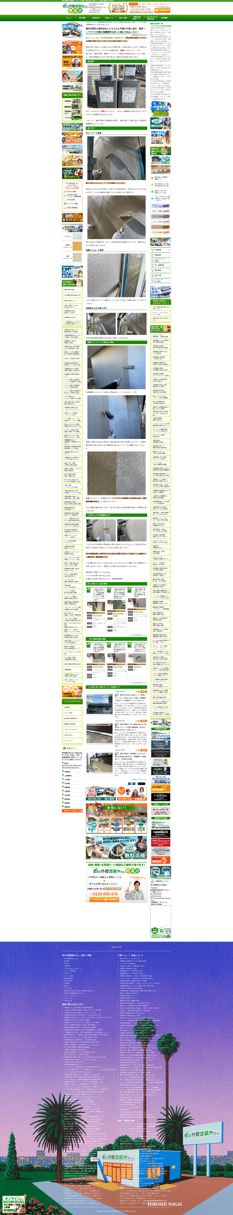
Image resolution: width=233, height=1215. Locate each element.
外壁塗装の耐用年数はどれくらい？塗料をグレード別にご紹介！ (82, 1074)
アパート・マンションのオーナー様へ (160, 313)
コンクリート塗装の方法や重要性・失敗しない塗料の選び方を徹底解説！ (141, 1089)
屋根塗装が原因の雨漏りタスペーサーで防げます (71, 525)
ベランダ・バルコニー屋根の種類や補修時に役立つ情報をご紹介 (82, 1141)
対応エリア (67, 985)
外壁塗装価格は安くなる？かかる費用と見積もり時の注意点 (137, 985)
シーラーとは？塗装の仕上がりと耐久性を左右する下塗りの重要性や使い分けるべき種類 (145, 1191)
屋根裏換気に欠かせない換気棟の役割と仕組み (71, 636)
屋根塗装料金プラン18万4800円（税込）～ (132, 973)
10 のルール (67, 973)
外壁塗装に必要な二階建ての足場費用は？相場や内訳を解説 (137, 1117)
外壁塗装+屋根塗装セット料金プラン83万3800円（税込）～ (137, 976)
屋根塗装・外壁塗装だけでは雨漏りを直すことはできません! (81, 1044)
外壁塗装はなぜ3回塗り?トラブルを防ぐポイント (72, 458)
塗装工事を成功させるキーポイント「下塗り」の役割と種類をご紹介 (139, 1193)
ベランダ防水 (72, 117)
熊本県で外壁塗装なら (71, 718)
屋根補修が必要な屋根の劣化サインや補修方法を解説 (135, 1072)
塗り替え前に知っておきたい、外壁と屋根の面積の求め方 (80, 1126)
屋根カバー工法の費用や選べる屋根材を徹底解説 (71, 353)
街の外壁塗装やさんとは (71, 958)
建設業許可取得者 (69, 724)
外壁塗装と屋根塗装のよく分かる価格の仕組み (133, 961)
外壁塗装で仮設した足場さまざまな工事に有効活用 (161, 485)
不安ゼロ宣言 (68, 981)
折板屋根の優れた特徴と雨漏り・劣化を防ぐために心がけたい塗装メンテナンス (143, 1035)
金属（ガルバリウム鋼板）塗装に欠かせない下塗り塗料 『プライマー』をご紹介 (143, 1195)
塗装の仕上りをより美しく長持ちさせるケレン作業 (72, 436)
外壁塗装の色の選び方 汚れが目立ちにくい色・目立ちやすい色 (82, 1015)
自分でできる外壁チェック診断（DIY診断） (76, 1054)
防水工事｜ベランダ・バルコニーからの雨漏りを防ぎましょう (138, 1018)
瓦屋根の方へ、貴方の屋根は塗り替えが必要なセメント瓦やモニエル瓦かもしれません (145, 1047)
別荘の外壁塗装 (124, 1109)
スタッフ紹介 (68, 713)
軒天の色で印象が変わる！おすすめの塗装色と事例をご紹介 (137, 1057)
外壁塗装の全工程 (69, 317)
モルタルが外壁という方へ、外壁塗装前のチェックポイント (137, 1198)
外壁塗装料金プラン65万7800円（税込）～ (132, 971)
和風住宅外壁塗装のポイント (159, 547)
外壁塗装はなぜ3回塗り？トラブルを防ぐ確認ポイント (80, 1099)
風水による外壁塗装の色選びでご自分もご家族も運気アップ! (81, 1025)
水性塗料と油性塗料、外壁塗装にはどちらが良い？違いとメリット (139, 1186)
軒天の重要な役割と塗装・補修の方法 (70, 475)
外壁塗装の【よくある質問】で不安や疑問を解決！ (79, 1007)
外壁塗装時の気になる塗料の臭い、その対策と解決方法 (80, 1039)
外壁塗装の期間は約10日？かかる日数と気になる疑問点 (80, 1027)
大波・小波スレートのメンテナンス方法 (71, 680)
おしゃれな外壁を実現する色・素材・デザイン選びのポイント (82, 1178)
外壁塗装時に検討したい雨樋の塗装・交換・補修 (71, 497)
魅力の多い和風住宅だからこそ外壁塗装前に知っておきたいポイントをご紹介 (142, 1040)
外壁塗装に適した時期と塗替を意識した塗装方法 (71, 369)
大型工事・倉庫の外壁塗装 (127, 1104)
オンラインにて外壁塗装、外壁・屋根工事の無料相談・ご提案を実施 (139, 1020)
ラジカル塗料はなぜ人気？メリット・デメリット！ (161, 708)
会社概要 (164, 18)
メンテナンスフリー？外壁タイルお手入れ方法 (160, 541)
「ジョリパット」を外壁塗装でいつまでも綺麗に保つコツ (80, 1131)
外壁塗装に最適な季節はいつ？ (71, 375)
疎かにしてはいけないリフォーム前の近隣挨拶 (160, 397)
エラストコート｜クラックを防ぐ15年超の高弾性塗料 (135, 1148)
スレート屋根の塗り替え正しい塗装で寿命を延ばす (72, 519)
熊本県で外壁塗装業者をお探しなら (74, 993)
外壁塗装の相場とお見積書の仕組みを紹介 (160, 369)
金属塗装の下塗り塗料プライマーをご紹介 (159, 458)
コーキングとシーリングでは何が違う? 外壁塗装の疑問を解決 (82, 1121)
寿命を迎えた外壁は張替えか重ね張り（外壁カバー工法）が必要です (139, 1008)
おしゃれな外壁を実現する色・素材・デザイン (161, 641)
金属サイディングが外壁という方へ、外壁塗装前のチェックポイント (139, 1203)
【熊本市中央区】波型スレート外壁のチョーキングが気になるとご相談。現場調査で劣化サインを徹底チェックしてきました (130, 697)
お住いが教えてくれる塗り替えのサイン (71, 306)
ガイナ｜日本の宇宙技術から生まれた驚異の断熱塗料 (135, 1156)
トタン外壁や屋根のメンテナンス (70, 541)
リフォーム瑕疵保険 (70, 971)
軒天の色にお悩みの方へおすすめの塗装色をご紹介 (72, 480)
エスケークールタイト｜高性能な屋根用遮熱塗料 (134, 1141)
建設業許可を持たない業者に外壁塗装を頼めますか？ (79, 990)
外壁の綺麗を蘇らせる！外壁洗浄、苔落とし (160, 574)
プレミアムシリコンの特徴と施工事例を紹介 (159, 697)
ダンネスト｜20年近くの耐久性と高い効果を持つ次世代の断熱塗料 (139, 1153)
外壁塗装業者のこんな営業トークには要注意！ (161, 502)
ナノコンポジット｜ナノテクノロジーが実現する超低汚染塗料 (138, 1146)
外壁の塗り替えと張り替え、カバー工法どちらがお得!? (80, 1059)
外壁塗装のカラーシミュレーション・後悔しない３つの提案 (81, 1022)
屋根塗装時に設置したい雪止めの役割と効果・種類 (72, 503)
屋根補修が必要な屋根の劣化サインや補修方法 (71, 514)
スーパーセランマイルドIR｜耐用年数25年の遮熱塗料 (135, 1131)
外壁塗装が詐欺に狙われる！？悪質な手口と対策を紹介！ (80, 1104)
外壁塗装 (72, 101)
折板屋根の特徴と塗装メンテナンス (69, 547)
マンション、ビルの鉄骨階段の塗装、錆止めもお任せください (138, 1077)
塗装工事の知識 (69, 289)
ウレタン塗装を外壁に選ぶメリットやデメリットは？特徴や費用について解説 (142, 1168)
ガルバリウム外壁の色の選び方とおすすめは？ (77, 1072)
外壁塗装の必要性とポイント (128, 995)
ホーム (68, 18)
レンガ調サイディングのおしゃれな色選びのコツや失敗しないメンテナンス (86, 1086)
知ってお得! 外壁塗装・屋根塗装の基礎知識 (76, 1047)
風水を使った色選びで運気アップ (161, 178)
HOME (88, 22)
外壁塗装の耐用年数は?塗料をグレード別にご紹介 (72, 364)
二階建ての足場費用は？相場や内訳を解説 (160, 497)
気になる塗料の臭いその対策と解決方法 (159, 402)
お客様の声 (96, 18)
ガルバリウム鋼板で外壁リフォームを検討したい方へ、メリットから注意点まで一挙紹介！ (90, 1069)
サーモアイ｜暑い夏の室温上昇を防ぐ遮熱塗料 (133, 1129)
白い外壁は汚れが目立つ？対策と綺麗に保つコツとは (161, 663)
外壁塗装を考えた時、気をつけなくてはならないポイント (80, 1096)
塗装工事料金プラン (137, 18)
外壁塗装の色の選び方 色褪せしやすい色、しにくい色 (79, 1012)
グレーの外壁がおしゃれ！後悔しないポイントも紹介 (161, 652)
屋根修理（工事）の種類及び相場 (70, 341)
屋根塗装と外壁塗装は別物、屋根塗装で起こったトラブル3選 (81, 1109)
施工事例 (82, 18)
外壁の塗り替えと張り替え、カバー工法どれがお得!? (160, 413)
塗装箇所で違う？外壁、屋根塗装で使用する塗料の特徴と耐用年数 (139, 1178)
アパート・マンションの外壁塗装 (129, 1107)
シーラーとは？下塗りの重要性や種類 (159, 463)
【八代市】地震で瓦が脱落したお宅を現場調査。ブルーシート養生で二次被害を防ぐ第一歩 (160, 97)
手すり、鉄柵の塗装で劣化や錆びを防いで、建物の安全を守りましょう (140, 1080)
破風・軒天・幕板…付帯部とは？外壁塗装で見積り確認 (136, 1050)
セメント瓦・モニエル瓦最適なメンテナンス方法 (71, 558)
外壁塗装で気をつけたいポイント (71, 453)
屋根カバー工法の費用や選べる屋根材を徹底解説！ (134, 1005)
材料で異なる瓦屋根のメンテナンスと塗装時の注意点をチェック (138, 1045)
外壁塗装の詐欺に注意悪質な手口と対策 (159, 385)
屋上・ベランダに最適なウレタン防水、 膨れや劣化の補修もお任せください (86, 1148)
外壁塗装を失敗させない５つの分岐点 (160, 352)
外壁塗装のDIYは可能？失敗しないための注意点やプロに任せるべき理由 (85, 1057)
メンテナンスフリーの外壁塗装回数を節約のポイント (161, 424)
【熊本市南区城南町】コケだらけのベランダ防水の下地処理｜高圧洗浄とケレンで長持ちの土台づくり (160, 60)
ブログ (94, 22)
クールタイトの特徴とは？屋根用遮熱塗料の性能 (161, 702)
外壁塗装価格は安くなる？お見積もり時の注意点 (72, 336)
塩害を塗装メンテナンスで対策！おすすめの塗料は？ (79, 1156)
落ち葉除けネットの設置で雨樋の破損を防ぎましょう (135, 1070)
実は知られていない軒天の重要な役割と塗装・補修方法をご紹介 (138, 1055)
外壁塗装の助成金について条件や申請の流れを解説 (134, 1023)
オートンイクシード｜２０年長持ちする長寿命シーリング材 (137, 1161)
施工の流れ (123, 18)
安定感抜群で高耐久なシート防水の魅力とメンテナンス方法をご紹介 (84, 1151)
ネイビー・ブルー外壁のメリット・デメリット (160, 647)
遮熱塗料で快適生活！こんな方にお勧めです (132, 1143)
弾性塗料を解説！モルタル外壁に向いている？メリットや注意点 (82, 1198)
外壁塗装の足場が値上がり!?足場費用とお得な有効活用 (136, 1114)
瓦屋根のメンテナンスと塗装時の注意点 (71, 553)
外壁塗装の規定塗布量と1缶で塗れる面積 (160, 569)
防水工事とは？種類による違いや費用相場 (72, 614)
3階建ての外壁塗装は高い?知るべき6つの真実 (161, 408)
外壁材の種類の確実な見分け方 (157, 419)
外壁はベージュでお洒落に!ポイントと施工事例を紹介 (161, 669)
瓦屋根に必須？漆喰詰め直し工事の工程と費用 (133, 1042)
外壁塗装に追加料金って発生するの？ (159, 358)
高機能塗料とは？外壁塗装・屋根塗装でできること (72, 441)
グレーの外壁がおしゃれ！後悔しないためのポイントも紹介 (81, 1183)
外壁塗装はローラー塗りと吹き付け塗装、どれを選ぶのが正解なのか (84, 1119)
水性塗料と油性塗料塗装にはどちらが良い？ (160, 535)
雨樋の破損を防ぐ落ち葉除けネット (69, 508)
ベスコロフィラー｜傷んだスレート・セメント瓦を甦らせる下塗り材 (139, 1134)
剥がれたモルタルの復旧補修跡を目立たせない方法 (72, 425)
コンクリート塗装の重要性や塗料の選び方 (71, 597)
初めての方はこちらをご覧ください (130, 958)
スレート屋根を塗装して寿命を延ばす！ (131, 1102)
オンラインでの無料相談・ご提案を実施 (160, 335)
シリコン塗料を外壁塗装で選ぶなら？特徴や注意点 (72, 391)
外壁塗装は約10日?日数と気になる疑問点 (159, 391)
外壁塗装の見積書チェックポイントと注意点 (161, 374)
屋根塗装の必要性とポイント (128, 998)
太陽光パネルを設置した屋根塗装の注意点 (160, 585)
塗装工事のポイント (70, 300)
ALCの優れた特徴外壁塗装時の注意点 (70, 658)
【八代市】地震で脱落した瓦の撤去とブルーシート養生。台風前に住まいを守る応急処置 (160, 90)
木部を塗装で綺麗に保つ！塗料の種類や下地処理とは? (161, 591)
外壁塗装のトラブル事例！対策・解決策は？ (161, 630)
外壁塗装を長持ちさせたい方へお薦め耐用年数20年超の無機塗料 (138, 1188)
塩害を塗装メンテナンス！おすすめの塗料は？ (72, 641)
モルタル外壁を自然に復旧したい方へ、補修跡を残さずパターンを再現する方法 (87, 1089)
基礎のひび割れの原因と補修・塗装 (158, 624)
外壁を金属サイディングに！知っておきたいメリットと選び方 (138, 1030)
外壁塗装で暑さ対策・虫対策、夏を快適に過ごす (134, 1112)
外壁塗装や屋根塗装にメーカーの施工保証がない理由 (161, 474)
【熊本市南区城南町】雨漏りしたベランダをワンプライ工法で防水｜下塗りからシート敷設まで (160, 52)
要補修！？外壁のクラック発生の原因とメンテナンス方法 (80, 1084)
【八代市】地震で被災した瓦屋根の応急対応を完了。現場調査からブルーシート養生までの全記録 (160, 83)
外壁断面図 (67, 669)
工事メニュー (110, 18)
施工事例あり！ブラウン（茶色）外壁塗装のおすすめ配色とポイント (84, 1193)
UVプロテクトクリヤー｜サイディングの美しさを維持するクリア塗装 (140, 1151)
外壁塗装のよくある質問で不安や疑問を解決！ (161, 341)
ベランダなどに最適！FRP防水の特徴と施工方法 (72, 619)
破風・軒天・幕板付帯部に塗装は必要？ (71, 464)
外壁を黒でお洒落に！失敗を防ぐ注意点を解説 (160, 658)
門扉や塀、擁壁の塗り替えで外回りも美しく (132, 1013)
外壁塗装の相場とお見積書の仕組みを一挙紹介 (133, 981)
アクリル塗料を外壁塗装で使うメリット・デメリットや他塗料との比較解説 (141, 1166)
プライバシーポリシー (71, 729)
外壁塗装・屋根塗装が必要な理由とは (75, 1049)
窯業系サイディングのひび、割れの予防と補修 (160, 519)
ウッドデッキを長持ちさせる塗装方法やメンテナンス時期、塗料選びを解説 (141, 1082)
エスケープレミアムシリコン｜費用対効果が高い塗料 (135, 1138)
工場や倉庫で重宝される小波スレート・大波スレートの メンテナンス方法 (85, 1136)
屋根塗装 (72, 106)
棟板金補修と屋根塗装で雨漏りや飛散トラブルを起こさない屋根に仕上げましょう (87, 1138)
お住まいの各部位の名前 (71, 358)
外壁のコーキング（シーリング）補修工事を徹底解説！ (136, 1028)
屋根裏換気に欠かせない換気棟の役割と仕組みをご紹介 (80, 1153)
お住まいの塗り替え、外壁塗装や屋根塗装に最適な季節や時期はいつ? (84, 1079)
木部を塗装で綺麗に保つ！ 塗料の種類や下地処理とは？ (80, 1158)
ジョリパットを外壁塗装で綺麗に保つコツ (161, 558)
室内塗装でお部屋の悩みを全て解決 (130, 1015)
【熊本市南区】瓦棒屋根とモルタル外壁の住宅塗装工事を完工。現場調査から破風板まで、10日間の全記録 (130, 756)
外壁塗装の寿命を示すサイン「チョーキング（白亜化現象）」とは (83, 1082)
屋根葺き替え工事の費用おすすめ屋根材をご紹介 (71, 347)
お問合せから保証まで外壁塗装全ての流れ (132, 966)
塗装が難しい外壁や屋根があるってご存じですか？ (161, 513)
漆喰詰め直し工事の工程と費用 (159, 552)
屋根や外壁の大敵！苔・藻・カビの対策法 (159, 580)
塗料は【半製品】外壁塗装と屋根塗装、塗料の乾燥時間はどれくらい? (84, 1116)
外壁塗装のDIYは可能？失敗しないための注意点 (160, 508)
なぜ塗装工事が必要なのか (72, 295)
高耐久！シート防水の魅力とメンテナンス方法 (71, 630)
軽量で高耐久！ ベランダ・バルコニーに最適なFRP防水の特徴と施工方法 (85, 1146)
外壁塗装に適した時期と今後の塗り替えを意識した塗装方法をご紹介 (84, 1077)
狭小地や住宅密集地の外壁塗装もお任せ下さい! (72, 530)
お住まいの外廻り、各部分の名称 (73, 1062)
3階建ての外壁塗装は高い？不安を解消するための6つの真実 (81, 1042)
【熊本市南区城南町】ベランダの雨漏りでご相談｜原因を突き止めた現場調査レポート (160, 68)
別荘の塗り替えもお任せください (161, 319)
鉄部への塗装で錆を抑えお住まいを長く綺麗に (71, 564)
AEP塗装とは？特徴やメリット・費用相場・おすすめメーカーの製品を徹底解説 (143, 1173)
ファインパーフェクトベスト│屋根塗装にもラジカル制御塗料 (137, 1126)
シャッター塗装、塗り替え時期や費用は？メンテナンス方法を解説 (139, 1087)
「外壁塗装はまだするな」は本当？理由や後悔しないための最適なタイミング (86, 1032)
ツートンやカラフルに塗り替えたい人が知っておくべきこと (162, 198)
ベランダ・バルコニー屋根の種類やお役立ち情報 (72, 608)
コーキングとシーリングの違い (72, 653)
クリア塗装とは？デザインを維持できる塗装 (72, 397)
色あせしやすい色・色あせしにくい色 (161, 191)
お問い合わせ (68, 735)
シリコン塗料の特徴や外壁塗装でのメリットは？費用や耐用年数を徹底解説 (141, 1163)
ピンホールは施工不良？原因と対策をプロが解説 (71, 430)
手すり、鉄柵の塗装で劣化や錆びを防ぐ (71, 575)
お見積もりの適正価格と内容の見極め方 (160, 380)
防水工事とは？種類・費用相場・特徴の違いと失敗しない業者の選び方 (84, 1143)
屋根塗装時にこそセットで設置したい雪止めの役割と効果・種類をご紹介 (141, 1067)
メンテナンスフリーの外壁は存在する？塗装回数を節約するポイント (84, 1067)
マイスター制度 (68, 976)
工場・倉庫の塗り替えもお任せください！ (161, 308)
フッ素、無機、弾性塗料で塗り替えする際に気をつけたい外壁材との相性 (85, 1134)
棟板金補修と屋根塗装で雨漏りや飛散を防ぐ (71, 603)
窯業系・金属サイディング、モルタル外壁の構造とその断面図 (82, 1129)
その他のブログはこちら (139, 779)
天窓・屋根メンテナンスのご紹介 (71, 486)
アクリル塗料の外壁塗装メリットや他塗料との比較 (72, 380)
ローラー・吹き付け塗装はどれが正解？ (159, 563)
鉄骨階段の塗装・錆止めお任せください (71, 569)
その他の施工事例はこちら (138, 635)
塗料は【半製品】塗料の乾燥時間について (71, 647)
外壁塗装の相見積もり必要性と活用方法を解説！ (161, 363)
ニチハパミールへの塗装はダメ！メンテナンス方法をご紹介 (81, 1161)
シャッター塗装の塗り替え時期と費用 (70, 591)
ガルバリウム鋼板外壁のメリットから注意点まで (160, 430)
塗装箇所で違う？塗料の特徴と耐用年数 (159, 447)
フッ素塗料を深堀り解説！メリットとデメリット (161, 680)
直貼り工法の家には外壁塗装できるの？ (159, 524)
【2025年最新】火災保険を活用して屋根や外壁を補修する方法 (138, 990)
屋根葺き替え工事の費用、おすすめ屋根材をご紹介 (134, 1003)
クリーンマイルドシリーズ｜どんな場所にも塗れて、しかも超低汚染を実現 (141, 1158)
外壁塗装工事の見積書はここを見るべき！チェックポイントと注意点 (139, 983)
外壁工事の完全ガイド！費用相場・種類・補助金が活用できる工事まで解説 (86, 1034)
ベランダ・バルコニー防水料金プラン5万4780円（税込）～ (137, 978)
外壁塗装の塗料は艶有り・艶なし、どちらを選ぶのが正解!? (137, 1183)
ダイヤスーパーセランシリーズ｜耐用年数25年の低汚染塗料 (137, 1136)
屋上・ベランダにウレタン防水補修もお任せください (72, 625)
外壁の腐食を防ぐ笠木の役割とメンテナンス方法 (72, 491)
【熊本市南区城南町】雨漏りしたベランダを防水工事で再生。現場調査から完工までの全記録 (160, 39)
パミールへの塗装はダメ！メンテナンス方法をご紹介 (161, 597)
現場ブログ (67, 963)
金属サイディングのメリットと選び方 (70, 536)
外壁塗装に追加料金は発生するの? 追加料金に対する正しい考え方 (139, 1025)
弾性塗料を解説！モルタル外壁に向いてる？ (161, 685)
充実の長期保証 (68, 978)
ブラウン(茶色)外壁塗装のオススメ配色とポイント (161, 674)
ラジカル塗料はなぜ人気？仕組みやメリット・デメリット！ (81, 1200)
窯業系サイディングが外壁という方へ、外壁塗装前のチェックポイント (140, 1200)
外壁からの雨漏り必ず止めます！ (129, 993)
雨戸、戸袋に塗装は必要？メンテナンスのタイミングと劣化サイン (139, 1092)
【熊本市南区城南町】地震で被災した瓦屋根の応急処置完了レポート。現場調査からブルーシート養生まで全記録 (160, 75)
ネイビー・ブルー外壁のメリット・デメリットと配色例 (80, 1181)
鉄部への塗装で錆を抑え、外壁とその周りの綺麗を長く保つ (137, 1075)
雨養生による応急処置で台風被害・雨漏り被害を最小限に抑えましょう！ (85, 1168)
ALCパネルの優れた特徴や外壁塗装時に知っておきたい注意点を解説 (84, 1124)
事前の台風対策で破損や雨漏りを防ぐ (159, 613)
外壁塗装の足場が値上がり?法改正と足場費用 (161, 491)
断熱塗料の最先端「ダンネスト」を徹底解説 (161, 608)
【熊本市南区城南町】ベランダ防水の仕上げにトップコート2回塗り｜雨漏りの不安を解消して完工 (160, 46)
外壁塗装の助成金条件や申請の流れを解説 (160, 347)
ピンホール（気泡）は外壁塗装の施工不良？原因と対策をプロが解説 (84, 1091)
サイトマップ (68, 740)
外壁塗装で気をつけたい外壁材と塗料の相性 (71, 675)
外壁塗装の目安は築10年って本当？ (69, 311)
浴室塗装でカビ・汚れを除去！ (70, 586)
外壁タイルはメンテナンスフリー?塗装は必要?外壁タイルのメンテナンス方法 (142, 1037)
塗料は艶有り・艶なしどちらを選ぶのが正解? (160, 530)
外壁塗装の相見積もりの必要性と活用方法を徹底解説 (79, 1101)
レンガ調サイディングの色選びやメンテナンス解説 (72, 419)
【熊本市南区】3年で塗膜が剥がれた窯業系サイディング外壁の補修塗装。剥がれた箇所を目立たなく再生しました (130, 727)
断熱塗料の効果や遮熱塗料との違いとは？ (160, 602)
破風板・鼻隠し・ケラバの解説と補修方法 (72, 469)
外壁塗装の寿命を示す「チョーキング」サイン (71, 408)
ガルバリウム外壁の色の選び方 (159, 435)
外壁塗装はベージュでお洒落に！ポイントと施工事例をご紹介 (82, 1191)
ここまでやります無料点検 (150, 18)
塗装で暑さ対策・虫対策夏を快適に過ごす (71, 403)
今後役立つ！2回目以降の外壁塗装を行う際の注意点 (135, 1010)
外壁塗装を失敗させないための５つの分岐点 (77, 1020)
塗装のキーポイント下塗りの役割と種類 (159, 452)
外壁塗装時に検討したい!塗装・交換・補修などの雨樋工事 (136, 1065)
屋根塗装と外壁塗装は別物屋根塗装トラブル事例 (72, 447)
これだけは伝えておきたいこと (73, 968)
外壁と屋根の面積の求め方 (72, 664)
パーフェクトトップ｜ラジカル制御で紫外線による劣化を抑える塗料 (139, 1124)
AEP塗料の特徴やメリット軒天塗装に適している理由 (161, 713)
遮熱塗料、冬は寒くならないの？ (129, 1176)
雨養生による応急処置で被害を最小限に (160, 619)
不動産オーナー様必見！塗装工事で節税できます (160, 480)
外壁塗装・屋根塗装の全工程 (128, 968)
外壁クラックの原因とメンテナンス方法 (71, 414)
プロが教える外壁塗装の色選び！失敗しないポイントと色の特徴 (82, 1010)
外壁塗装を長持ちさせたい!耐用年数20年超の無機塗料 (161, 469)
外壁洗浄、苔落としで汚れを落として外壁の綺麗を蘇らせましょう (139, 1095)
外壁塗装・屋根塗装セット (72, 112)
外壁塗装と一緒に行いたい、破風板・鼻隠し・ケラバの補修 (137, 1052)
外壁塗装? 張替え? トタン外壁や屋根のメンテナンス (135, 1033)
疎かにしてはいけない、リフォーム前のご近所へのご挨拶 (80, 1037)
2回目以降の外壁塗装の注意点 (158, 441)
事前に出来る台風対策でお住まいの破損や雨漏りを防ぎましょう (82, 1166)
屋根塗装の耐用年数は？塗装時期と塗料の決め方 (160, 635)
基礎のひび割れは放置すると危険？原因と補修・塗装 (79, 1171)
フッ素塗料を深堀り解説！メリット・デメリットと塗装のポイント (83, 1195)
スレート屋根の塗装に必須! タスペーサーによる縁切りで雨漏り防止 (83, 1111)
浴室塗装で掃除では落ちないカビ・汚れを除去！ (134, 1085)
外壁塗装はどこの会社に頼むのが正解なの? (76, 1114)
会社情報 (66, 983)
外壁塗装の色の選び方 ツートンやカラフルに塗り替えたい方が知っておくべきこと (88, 1017)
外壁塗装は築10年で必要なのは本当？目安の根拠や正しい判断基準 (83, 1030)
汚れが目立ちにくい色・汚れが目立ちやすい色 (162, 185)
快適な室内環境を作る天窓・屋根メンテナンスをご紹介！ (136, 1060)
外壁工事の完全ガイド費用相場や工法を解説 (71, 330)
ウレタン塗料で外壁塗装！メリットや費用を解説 (72, 386)
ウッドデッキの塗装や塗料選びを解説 (71, 580)
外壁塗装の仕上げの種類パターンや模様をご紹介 (160, 691)
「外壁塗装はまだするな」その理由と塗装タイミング (72, 323)
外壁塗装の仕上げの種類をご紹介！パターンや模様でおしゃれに (82, 1203)
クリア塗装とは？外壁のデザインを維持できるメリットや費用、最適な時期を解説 (143, 1171)
